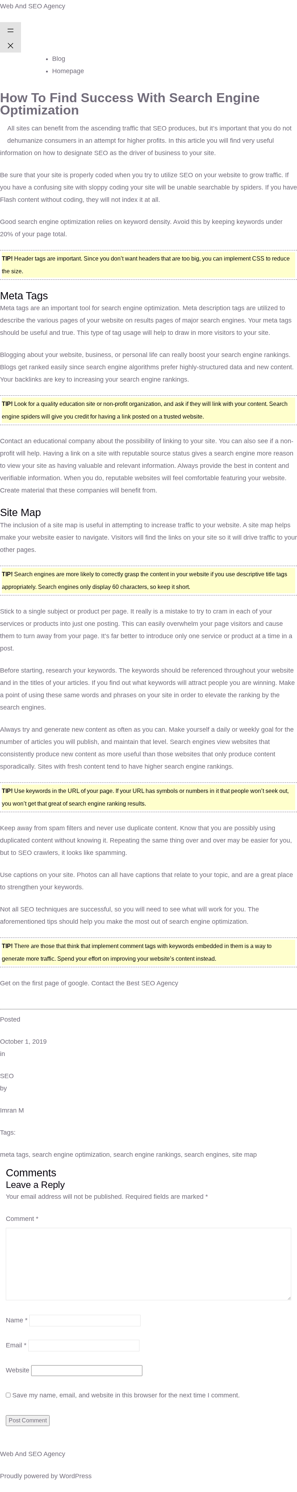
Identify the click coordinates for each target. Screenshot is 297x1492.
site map (244, 1154)
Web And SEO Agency (32, 6)
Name (17, 1320)
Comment (22, 1218)
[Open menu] (10, 29)
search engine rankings (147, 1154)
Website (17, 1370)
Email (16, 1345)
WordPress (75, 1476)
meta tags (14, 1154)
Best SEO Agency (152, 983)
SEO (7, 1076)
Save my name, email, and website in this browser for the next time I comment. (126, 1395)
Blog (58, 58)
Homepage (68, 71)
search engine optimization (71, 1154)
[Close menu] (10, 45)
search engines (206, 1154)
